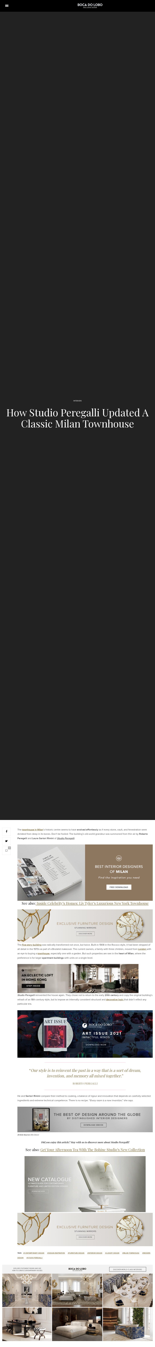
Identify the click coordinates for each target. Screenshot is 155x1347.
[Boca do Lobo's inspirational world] (90, 6)
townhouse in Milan (32, 829)
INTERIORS (77, 401)
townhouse (43, 953)
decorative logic (115, 999)
